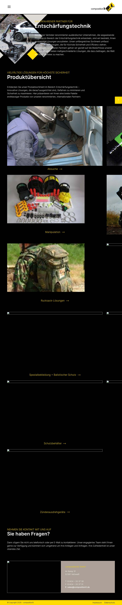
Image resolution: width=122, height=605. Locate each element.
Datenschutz (109, 602)
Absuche (53, 168)
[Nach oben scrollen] (118, 100)
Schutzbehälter (53, 443)
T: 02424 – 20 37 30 (74, 581)
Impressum (97, 602)
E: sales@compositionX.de (77, 587)
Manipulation (52, 232)
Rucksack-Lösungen (53, 300)
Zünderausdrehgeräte (52, 512)
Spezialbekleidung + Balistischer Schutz (52, 374)
